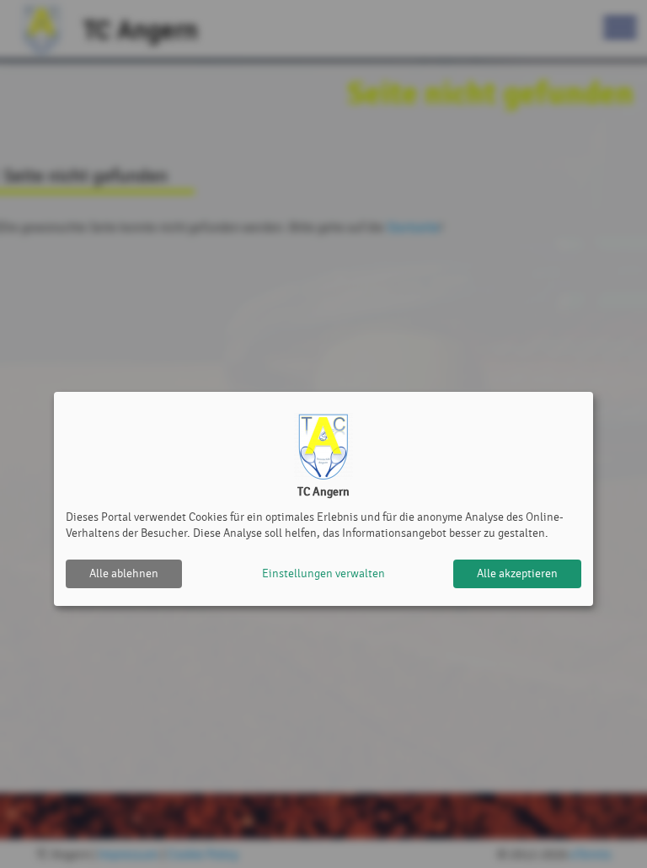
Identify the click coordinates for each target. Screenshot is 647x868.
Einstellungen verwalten (323, 573)
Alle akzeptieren (517, 573)
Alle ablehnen (123, 573)
